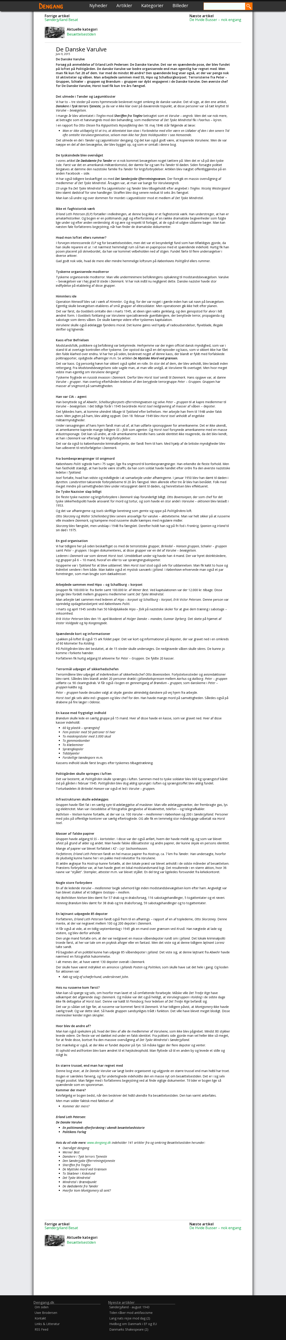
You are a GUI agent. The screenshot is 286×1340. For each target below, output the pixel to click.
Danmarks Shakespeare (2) (128, 1329)
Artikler (124, 5)
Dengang (51, 5)
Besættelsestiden (81, 34)
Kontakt (40, 1318)
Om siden (41, 1307)
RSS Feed (41, 1329)
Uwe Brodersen (46, 1313)
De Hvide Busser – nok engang (215, 19)
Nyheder (98, 5)
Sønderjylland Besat (61, 19)
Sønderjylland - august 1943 (129, 1307)
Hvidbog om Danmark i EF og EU (133, 1324)
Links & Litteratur (47, 1324)
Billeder (180, 5)
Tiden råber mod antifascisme (131, 1313)
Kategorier (152, 5)
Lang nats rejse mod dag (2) (129, 1318)
